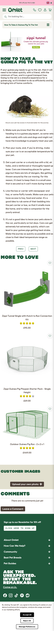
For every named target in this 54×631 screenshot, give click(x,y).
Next (33, 249)
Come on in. (10, 587)
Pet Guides (10, 563)
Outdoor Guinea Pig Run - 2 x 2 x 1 (27, 444)
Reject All (27, 621)
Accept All (27, 615)
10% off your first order (27, 2)
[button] (27, 563)
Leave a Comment (13, 509)
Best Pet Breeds (12, 557)
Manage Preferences (27, 627)
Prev (20, 249)
